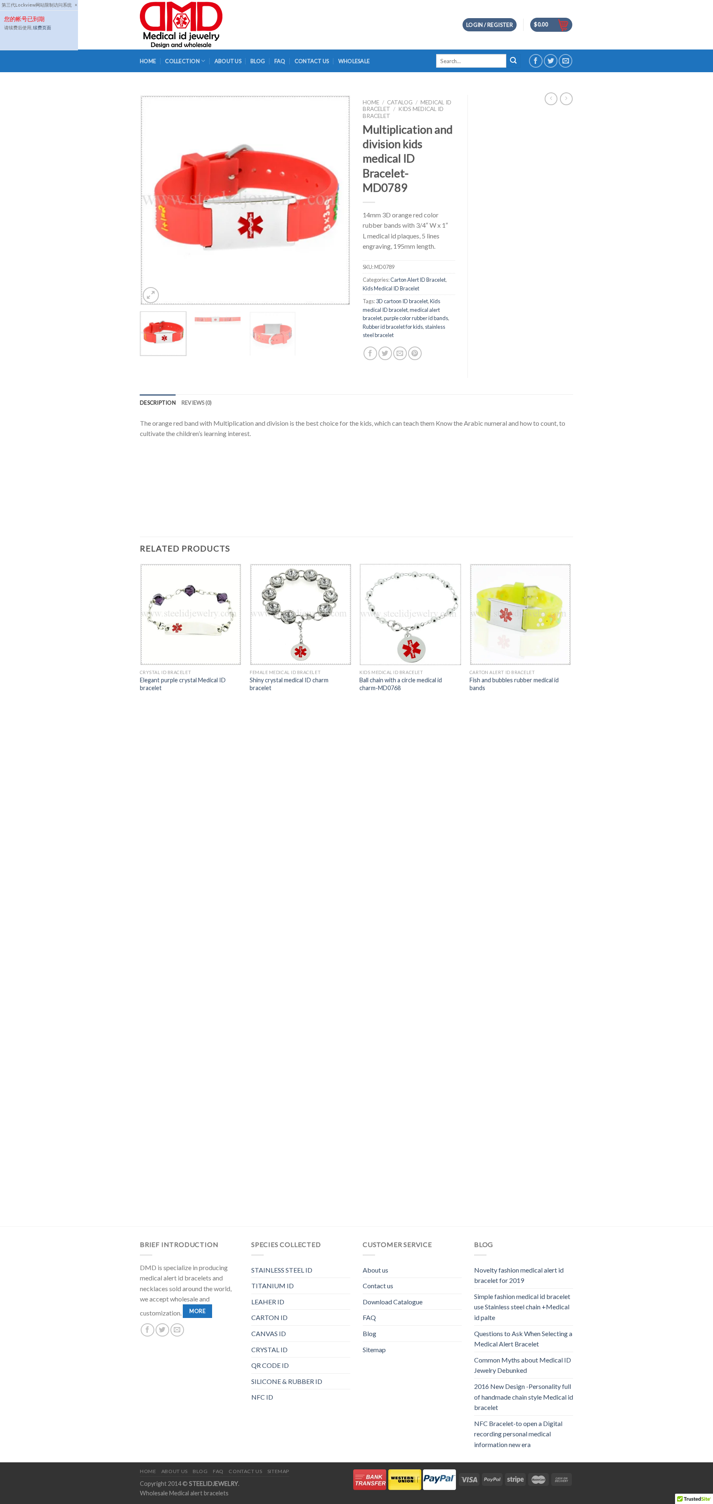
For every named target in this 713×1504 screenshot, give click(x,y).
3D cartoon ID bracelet (402, 301)
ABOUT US (228, 61)
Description (158, 402)
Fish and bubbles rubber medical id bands (514, 684)
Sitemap (374, 1349)
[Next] (335, 200)
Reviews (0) (197, 402)
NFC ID (262, 1397)
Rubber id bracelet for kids (393, 326)
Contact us (378, 1285)
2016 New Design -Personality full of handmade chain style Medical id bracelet (523, 1396)
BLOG (257, 61)
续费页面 (42, 27)
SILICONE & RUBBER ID (286, 1381)
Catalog (400, 102)
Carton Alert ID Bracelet (418, 279)
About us (375, 1270)
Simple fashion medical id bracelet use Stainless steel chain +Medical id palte (522, 1306)
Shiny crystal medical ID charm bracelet (289, 684)
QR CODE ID (270, 1365)
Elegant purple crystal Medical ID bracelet (183, 684)
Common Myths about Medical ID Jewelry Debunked (522, 1365)
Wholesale (354, 61)
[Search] (513, 61)
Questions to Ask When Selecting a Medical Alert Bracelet (523, 1339)
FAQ (280, 61)
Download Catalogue (393, 1302)
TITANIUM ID (272, 1285)
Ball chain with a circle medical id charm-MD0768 (400, 684)
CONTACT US (312, 61)
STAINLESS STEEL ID (281, 1270)
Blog (369, 1333)
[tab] (158, 402)
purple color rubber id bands (416, 318)
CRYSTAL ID (269, 1349)
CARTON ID (269, 1317)
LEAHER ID (267, 1302)
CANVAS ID (268, 1333)
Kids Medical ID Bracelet (391, 288)
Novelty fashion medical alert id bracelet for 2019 (519, 1275)
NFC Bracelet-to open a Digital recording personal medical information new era (518, 1433)
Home (148, 61)
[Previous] (154, 200)
